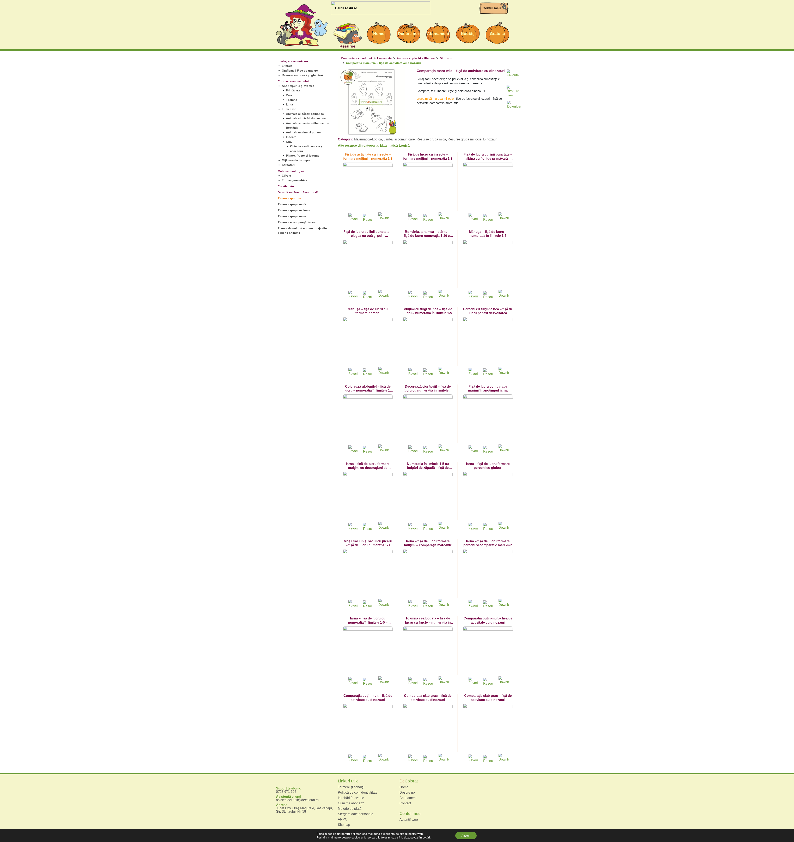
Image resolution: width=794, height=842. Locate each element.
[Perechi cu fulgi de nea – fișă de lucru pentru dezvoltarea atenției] (488, 342)
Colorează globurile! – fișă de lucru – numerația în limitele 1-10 (367, 390)
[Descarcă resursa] (513, 104)
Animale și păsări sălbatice (305, 113)
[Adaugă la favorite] (513, 75)
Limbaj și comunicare (293, 61)
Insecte (291, 137)
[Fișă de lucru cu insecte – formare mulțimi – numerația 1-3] (428, 187)
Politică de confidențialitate (357, 792)
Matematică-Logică (291, 171)
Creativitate (286, 186)
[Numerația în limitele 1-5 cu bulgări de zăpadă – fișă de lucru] (428, 496)
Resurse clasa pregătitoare (297, 222)
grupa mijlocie (444, 98)
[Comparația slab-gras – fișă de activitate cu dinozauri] (428, 728)
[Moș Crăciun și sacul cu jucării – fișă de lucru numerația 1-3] (368, 574)
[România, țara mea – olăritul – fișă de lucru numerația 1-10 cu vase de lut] (428, 265)
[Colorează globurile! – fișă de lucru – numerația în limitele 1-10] (368, 419)
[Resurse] (347, 33)
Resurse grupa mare (292, 216)
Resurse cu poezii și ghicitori (302, 75)
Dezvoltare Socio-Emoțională (298, 192)
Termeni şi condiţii (351, 787)
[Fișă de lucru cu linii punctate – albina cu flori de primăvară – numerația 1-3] (488, 187)
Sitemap (344, 824)
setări (426, 837)
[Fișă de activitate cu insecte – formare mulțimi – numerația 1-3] (368, 187)
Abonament (407, 798)
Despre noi (407, 792)
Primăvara (293, 90)
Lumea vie (289, 109)
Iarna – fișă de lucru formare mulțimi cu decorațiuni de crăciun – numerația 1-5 (368, 467)
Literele (287, 65)
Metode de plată (349, 808)
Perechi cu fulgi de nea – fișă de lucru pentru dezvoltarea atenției (488, 313)
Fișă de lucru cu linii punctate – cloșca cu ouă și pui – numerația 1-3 (367, 235)
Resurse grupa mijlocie (294, 210)
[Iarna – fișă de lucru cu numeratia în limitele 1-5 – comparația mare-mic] (368, 651)
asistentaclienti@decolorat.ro (297, 800)
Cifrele (286, 175)
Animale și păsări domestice (306, 118)
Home (403, 787)
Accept (466, 835)
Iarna (289, 104)
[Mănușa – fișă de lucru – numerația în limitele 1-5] (488, 265)
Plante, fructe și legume (302, 155)
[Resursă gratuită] (368, 217)
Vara (289, 95)
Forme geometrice (294, 180)
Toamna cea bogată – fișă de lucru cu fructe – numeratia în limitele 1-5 (428, 622)
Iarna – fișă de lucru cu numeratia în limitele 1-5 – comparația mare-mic (367, 622)
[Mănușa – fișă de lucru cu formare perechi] (368, 342)
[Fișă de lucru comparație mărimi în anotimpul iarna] (488, 419)
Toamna (291, 99)
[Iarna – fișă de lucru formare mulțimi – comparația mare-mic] (428, 574)
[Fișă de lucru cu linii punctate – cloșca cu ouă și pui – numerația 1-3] (368, 265)
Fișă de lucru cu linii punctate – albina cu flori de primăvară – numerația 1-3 (488, 158)
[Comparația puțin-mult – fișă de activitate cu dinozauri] (488, 651)
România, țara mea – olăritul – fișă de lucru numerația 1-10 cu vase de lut (428, 235)
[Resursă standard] (513, 90)
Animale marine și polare (303, 132)
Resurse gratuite (289, 198)
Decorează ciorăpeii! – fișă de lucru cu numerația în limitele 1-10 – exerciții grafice (428, 390)
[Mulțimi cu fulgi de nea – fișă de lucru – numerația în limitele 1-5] (428, 342)
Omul (289, 141)
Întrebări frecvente (351, 798)
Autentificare (408, 819)
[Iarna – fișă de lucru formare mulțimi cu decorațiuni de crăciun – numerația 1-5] (368, 496)
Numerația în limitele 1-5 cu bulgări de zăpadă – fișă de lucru (428, 467)
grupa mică (424, 98)
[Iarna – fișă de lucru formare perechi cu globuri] (488, 496)
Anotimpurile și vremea (298, 85)
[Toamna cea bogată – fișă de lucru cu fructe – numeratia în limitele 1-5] (428, 651)
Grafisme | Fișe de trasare (300, 70)
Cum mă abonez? (351, 803)
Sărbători (288, 164)
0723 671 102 (286, 791)
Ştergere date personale (355, 814)
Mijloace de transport (297, 160)
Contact (405, 803)
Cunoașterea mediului (293, 81)
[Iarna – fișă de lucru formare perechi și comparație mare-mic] (488, 574)
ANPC (342, 819)
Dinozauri (446, 58)
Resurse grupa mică (292, 204)
